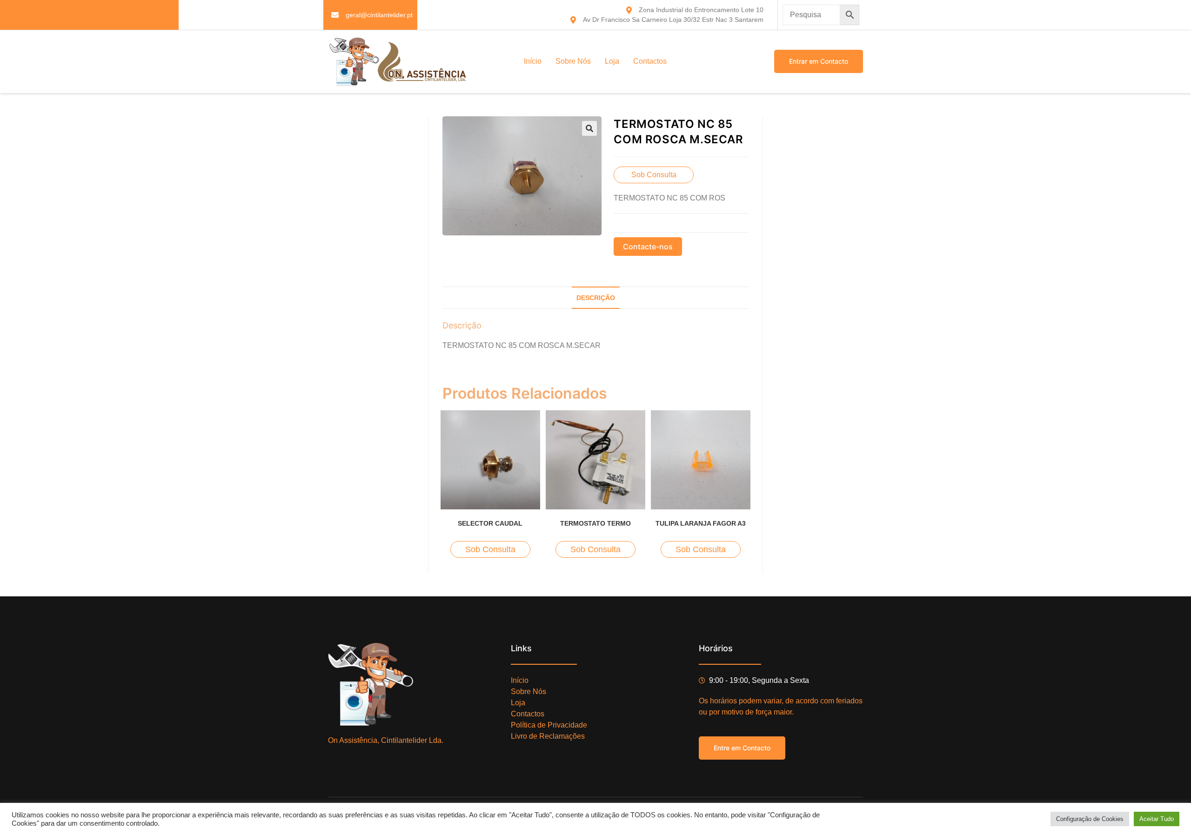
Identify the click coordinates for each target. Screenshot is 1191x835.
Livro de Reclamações (548, 736)
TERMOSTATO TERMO (595, 523)
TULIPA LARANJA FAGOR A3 (701, 523)
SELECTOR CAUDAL (490, 523)
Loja (612, 61)
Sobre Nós (573, 61)
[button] (589, 128)
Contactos (650, 61)
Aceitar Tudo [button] (1156, 818)
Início (533, 61)
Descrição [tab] (595, 297)
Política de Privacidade (549, 725)
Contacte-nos (648, 246)
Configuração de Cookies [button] (1090, 818)
